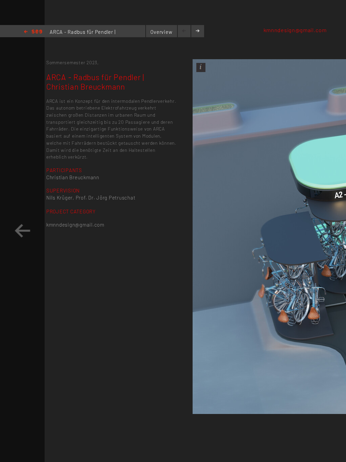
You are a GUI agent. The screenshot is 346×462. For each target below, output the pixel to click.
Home (33, 32)
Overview (161, 32)
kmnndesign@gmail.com (295, 30)
